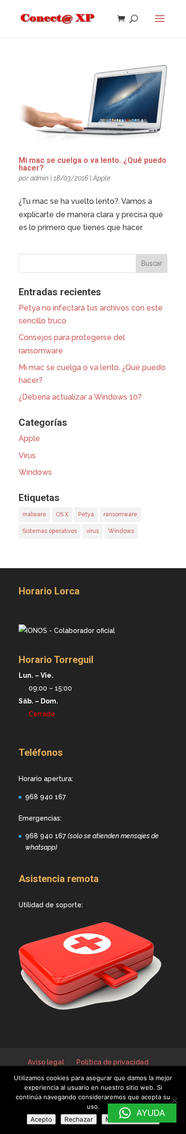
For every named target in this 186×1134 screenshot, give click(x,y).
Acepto (41, 1119)
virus (92, 531)
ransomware (120, 514)
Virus (27, 455)
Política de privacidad (112, 1062)
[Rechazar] (174, 1100)
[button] (142, 1113)
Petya (86, 514)
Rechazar (78, 1119)
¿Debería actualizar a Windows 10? (80, 396)
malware (34, 514)
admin (39, 178)
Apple (101, 178)
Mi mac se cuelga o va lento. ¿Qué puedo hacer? (92, 164)
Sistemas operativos (49, 531)
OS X (62, 514)
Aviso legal (46, 1062)
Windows (35, 472)
